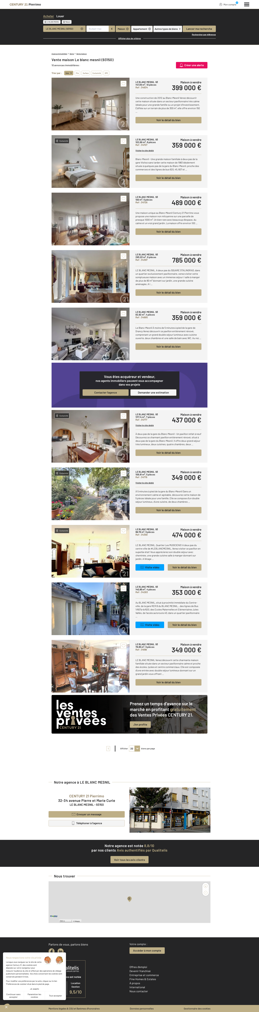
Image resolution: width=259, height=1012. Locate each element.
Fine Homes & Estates (143, 979)
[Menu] (246, 4)
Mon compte (229, 4)
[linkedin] (61, 951)
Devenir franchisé (140, 971)
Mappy (77, 921)
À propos (135, 983)
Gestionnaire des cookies (197, 1008)
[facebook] (52, 951)
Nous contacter (139, 991)
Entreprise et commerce (144, 975)
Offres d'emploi (138, 967)
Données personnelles (142, 1008)
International (137, 987)
